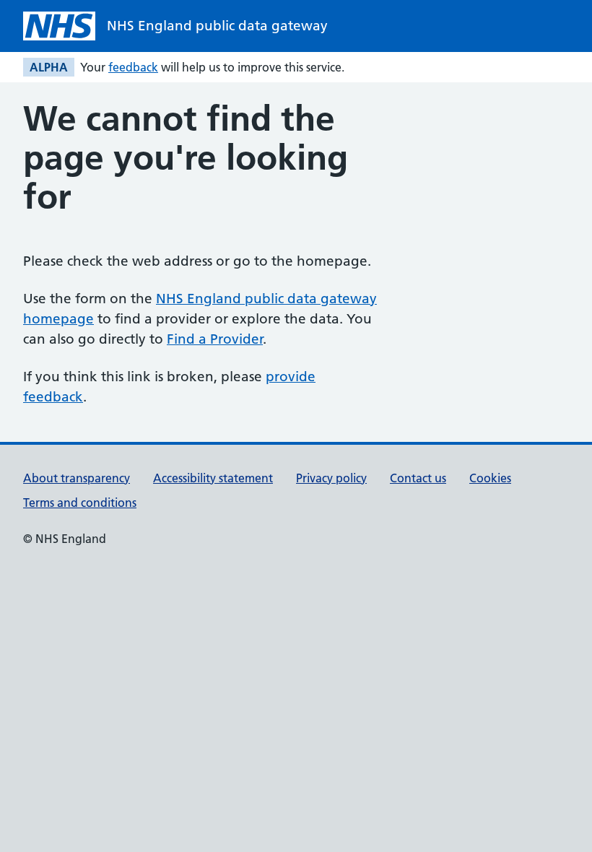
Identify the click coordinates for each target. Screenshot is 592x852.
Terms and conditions (79, 502)
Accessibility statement (213, 478)
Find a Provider (215, 339)
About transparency (76, 478)
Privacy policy (331, 478)
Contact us (418, 478)
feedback (133, 67)
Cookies (490, 478)
